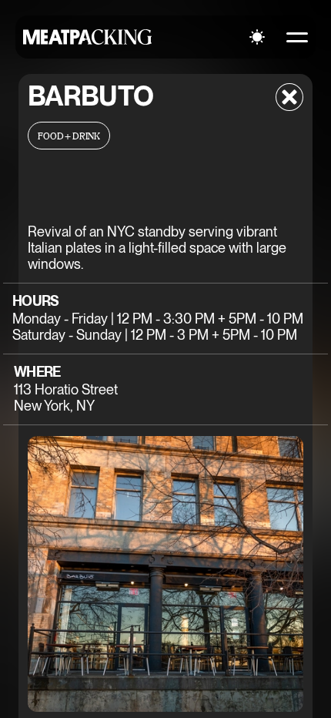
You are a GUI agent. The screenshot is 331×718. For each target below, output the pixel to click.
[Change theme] (257, 37)
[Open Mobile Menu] (297, 37)
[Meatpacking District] (87, 37)
